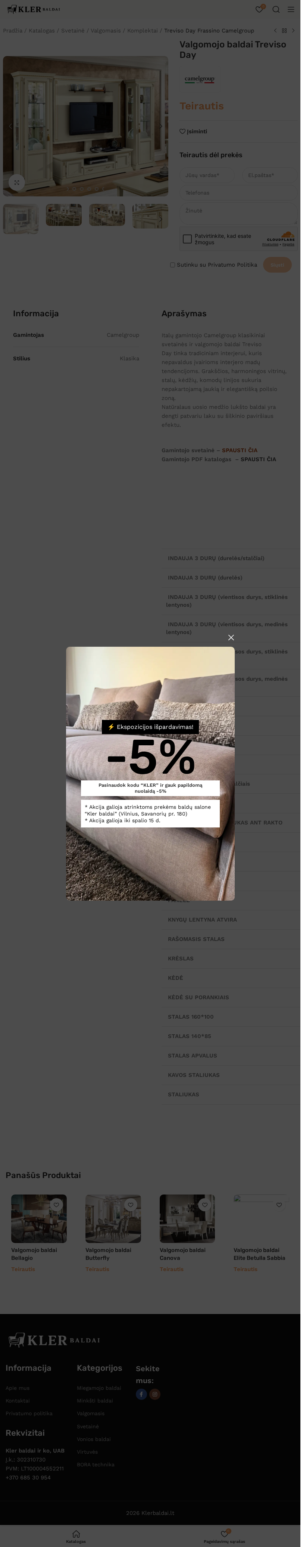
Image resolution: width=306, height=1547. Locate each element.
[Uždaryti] (231, 637)
